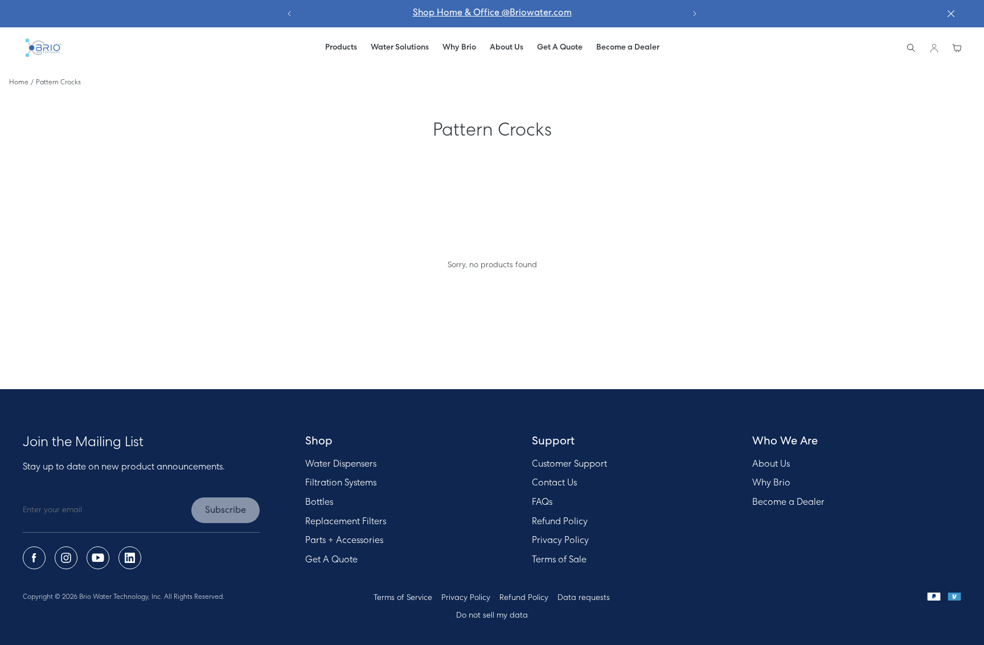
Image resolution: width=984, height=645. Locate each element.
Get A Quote (331, 560)
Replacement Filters (345, 521)
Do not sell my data (492, 615)
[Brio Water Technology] (43, 47)
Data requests (583, 598)
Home (18, 82)
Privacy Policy (560, 540)
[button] (400, 48)
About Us (771, 464)
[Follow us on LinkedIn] (129, 557)
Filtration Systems (340, 483)
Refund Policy (560, 521)
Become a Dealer (788, 502)
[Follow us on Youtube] (98, 557)
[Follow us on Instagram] (66, 557)
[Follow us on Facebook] (34, 557)
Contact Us (554, 483)
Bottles (319, 502)
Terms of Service (403, 598)
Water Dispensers (340, 464)
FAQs (542, 502)
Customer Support (569, 464)
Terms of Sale (559, 560)
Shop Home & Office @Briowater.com (492, 13)
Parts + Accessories (344, 540)
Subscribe (225, 510)
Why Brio (771, 483)
